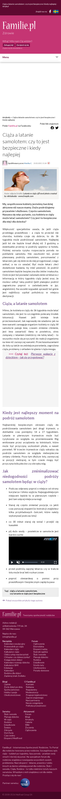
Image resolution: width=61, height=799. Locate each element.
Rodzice (37, 659)
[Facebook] (50, 12)
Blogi (27, 716)
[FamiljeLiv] (55, 11)
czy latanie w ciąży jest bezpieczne (27, 593)
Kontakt (30, 684)
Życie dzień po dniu (13, 687)
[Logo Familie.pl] (30, 26)
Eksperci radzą (40, 649)
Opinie (7, 684)
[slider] (30, 562)
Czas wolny (9, 735)
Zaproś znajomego (34, 697)
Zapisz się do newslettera (12, 48)
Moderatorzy (32, 692)
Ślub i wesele (39, 654)
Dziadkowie (38, 662)
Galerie (28, 722)
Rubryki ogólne (40, 651)
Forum (28, 714)
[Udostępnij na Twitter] (56, 128)
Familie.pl (13, 126)
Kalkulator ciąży (11, 651)
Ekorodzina (38, 646)
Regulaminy (31, 689)
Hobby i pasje (10, 692)
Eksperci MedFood (13, 738)
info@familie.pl (10, 636)
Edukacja (8, 667)
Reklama (30, 687)
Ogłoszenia (39, 643)
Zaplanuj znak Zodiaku (14, 675)
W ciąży (7, 719)
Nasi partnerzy (33, 700)
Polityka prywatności (36, 705)
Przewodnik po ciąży (14, 646)
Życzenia (29, 727)
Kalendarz (9, 670)
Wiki (27, 724)
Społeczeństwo (11, 689)
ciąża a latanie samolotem (23, 591)
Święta (7, 727)
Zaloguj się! (9, 45)
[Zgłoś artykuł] (48, 163)
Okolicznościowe (12, 695)
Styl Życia (8, 732)
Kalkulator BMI (11, 665)
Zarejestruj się (22, 45)
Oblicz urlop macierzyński (16, 654)
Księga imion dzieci (13, 659)
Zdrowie (8, 730)
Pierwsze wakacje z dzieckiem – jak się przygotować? (30, 355)
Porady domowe (41, 670)
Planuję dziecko (40, 657)
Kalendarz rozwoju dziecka (17, 662)
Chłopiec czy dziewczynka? (17, 657)
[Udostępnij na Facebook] (52, 128)
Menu (6, 57)
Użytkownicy (39, 667)
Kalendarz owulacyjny (14, 643)
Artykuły (6, 117)
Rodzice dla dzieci (12, 673)
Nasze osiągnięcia (34, 703)
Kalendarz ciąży (11, 649)
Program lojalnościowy (36, 695)
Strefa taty (38, 665)
